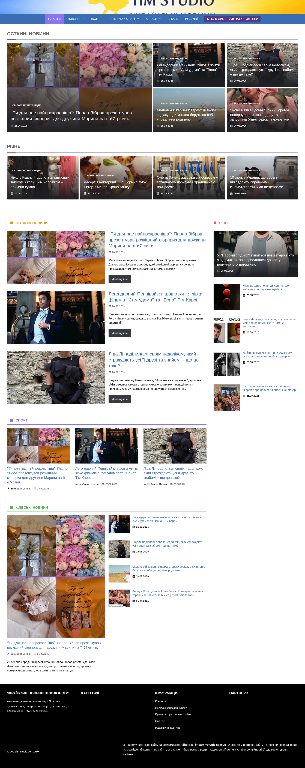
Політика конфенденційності (243, 749)
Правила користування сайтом (173, 714)
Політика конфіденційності (171, 708)
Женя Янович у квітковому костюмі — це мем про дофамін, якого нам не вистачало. (269, 322)
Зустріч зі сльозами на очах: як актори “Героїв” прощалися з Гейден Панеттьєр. (269, 388)
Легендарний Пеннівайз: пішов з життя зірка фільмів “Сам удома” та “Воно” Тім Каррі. (188, 69)
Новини (74, 18)
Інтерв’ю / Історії (122, 18)
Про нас (160, 721)
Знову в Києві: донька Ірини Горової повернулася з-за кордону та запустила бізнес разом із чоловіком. (260, 114)
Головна (54, 18)
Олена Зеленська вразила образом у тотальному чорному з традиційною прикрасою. (187, 182)
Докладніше (120, 279)
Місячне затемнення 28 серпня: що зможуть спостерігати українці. (266, 287)
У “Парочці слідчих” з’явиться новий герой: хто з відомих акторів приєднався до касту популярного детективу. (255, 260)
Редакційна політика (167, 727)
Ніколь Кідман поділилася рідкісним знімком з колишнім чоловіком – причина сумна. (40, 182)
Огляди (151, 18)
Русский (191, 18)
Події (94, 18)
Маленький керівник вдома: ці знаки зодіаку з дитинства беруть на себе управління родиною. (186, 114)
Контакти (160, 701)
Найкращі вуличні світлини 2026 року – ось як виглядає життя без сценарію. (268, 354)
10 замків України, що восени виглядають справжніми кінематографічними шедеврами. (257, 182)
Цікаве (173, 18)
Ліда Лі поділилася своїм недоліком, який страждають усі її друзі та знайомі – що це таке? (262, 69)
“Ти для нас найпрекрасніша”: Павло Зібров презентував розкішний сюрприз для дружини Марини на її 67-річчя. (71, 116)
